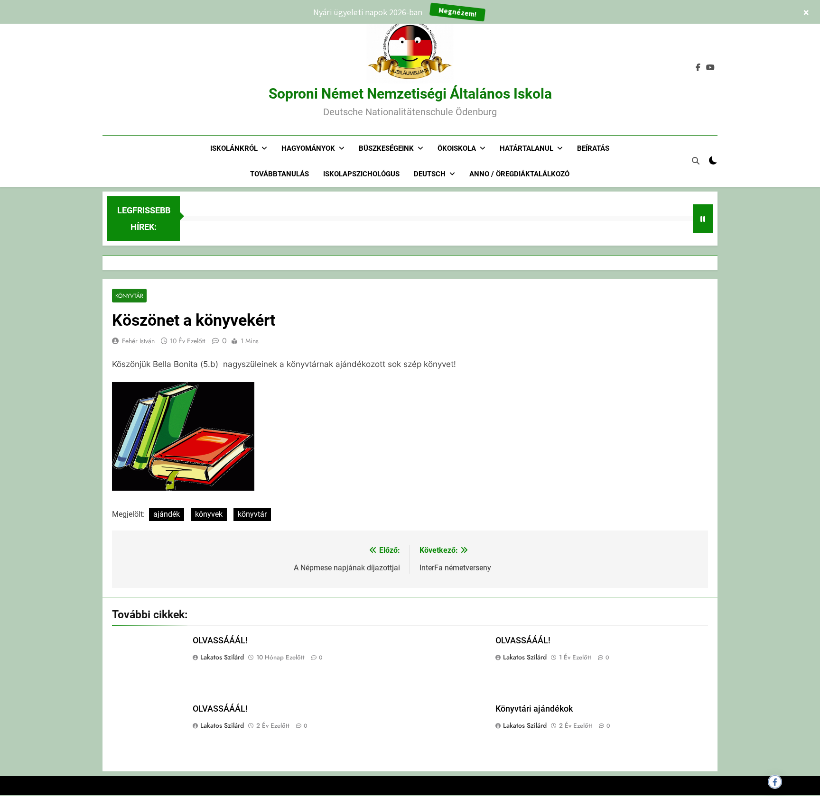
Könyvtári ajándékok (534, 709)
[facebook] (698, 67)
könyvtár (252, 514)
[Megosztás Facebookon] (775, 782)
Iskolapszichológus (361, 174)
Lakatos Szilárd (222, 657)
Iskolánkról (234, 148)
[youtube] (710, 67)
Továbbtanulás (279, 174)
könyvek (209, 514)
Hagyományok (308, 148)
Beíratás (593, 148)
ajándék (166, 514)
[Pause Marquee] (703, 218)
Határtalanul (526, 148)
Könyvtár (129, 296)
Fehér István (138, 341)
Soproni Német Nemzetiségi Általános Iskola (410, 93)
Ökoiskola (457, 148)
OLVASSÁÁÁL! (220, 640)
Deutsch (430, 174)
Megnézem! (457, 11)
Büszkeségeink (386, 148)
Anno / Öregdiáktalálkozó (519, 174)
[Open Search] (695, 161)
